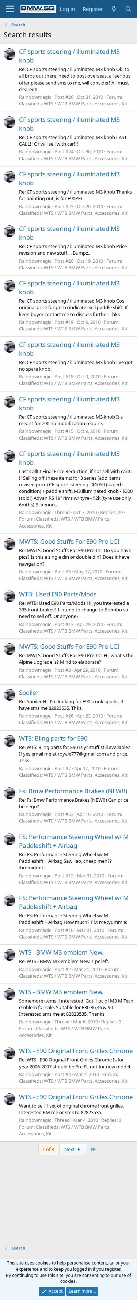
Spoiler (29, 692)
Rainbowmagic (35, 97)
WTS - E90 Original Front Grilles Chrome (76, 1050)
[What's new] (114, 9)
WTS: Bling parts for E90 (53, 738)
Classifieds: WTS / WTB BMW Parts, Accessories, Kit (73, 103)
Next (70, 1149)
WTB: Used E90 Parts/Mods (57, 594)
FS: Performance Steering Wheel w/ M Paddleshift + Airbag (74, 841)
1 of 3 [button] (48, 1149)
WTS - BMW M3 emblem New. (61, 952)
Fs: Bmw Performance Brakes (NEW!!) (73, 791)
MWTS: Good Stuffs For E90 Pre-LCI (69, 541)
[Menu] (10, 9)
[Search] (128, 9)
